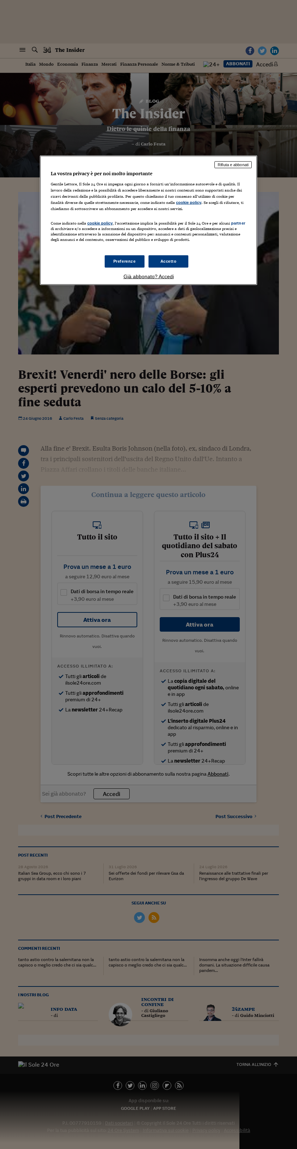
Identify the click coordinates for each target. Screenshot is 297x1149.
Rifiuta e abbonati (233, 165)
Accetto (168, 261)
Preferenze (124, 261)
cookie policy (188, 202)
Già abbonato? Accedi (149, 276)
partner (238, 223)
